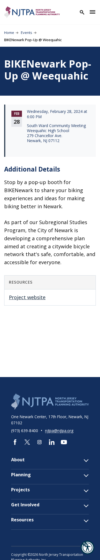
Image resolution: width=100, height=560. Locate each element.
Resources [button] (22, 519)
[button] (87, 547)
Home (9, 32)
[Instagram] (39, 442)
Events (26, 32)
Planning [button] (21, 474)
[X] (27, 442)
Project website (27, 297)
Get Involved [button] (25, 504)
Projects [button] (20, 489)
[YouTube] (64, 442)
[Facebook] (15, 442)
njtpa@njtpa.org (59, 430)
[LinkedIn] (52, 442)
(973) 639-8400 (25, 430)
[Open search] (81, 12)
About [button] (18, 459)
